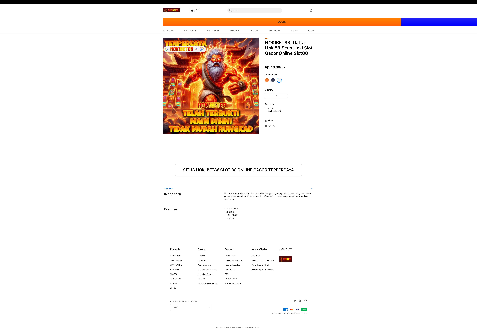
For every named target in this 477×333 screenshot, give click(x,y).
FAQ (227, 274)
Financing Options (206, 274)
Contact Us (230, 270)
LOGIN (282, 21)
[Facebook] (266, 126)
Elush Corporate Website (263, 270)
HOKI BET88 (175, 279)
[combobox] (254, 10)
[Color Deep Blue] (273, 80)
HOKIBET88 (175, 256)
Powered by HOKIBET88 (298, 314)
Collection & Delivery (234, 260)
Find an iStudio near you (263, 260)
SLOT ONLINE (176, 265)
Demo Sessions (204, 265)
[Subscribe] (208, 308)
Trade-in (201, 279)
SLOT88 (174, 274)
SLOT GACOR (176, 260)
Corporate (202, 260)
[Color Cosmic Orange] (267, 80)
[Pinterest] (274, 126)
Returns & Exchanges (234, 265)
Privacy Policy (231, 279)
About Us (256, 256)
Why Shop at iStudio (261, 265)
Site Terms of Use (233, 283)
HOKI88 (173, 283)
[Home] (171, 10)
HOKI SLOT (175, 270)
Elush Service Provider (207, 270)
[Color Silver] (279, 80)
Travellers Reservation (207, 283)
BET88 (173, 288)
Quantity (269, 90)
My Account (230, 256)
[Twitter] (270, 126)
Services (201, 256)
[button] (168, 30)
